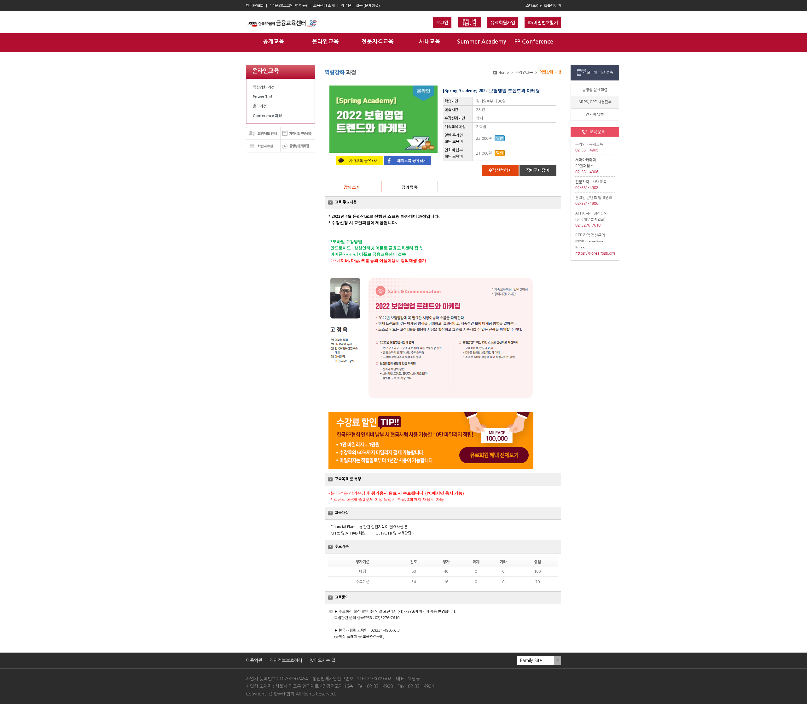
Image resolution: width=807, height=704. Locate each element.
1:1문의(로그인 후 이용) (288, 6)
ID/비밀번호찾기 (543, 23)
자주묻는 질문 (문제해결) (360, 6)
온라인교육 (325, 41)
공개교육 (273, 41)
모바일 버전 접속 (600, 72)
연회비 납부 (595, 114)
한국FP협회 (255, 6)
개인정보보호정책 (286, 660)
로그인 (442, 23)
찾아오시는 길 (322, 660)
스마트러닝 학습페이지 (543, 6)
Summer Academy (481, 41)
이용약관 (254, 660)
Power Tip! (262, 97)
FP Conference (533, 41)
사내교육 (429, 41)
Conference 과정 (267, 116)
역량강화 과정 (264, 87)
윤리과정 (260, 106)
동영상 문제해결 (594, 90)
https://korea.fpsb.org (595, 253)
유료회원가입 (503, 23)
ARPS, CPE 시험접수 (595, 102)
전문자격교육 (378, 41)
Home (503, 72)
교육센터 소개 (324, 6)
